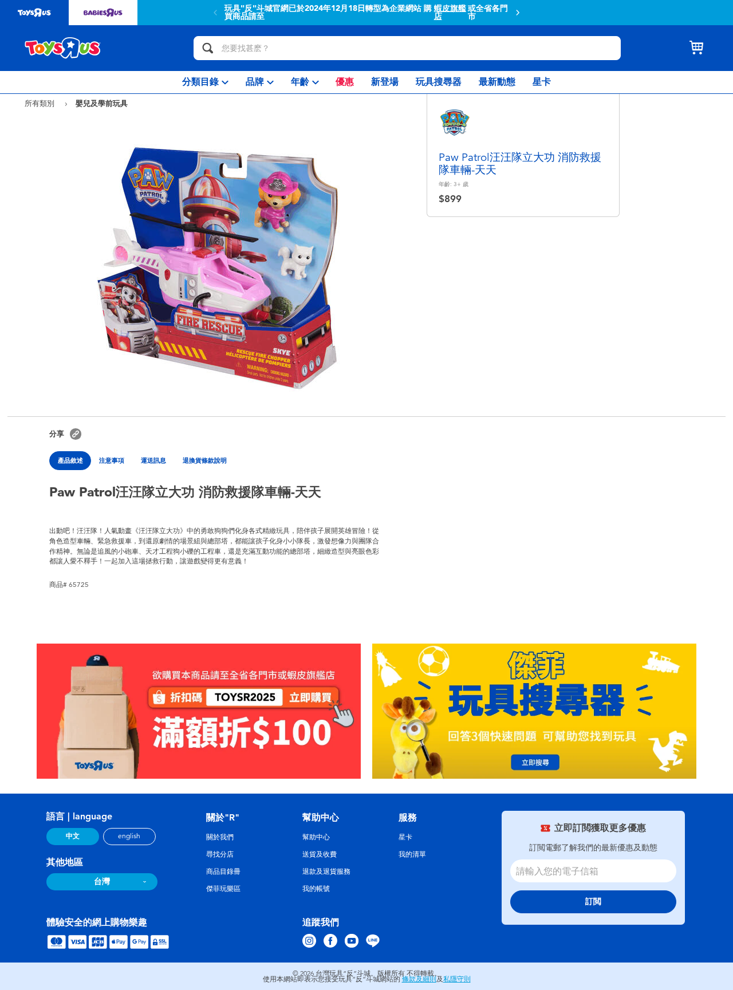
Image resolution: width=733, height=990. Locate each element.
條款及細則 (419, 979)
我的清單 (412, 854)
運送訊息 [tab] (153, 460)
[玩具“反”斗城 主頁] (63, 48)
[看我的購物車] (696, 48)
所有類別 (41, 103)
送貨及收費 (319, 854)
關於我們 (220, 837)
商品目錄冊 (223, 871)
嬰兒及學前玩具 (102, 103)
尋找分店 (220, 854)
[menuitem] (205, 82)
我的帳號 (316, 889)
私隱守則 (457, 979)
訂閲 (593, 901)
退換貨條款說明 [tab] (205, 460)
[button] (517, 12)
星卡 (405, 837)
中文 (73, 836)
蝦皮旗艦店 (450, 13)
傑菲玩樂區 (223, 889)
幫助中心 (316, 837)
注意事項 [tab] (111, 460)
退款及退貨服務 (326, 871)
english (129, 836)
